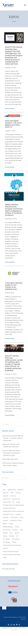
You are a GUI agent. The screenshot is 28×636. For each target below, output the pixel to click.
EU (13, 502)
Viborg (14, 542)
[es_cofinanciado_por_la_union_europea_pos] (13, 592)
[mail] (11, 624)
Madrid (5, 523)
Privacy (15, 629)
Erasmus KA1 (6, 499)
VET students (15, 539)
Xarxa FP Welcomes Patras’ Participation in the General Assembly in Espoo (11, 453)
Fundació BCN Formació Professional (13, 511)
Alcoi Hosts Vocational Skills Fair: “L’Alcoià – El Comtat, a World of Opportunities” (13, 438)
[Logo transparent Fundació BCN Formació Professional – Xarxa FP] (14, 598)
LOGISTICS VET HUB (15, 520)
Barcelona (20, 489)
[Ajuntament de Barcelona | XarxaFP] (13, 586)
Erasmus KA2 (16, 499)
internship (5, 517)
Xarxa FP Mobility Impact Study (11, 554)
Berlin (12, 492)
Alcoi (4, 489)
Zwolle (5, 557)
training (5, 536)
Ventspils (11, 536)
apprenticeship (12, 489)
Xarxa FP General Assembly (10, 551)
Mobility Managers (8, 526)
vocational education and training (12, 545)
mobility (11, 523)
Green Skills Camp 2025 (10, 459)
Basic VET (6, 492)
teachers (16, 533)
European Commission (9, 508)
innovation (18, 514)
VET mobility (6, 539)
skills (21, 530)
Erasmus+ (13, 496)
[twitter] (8, 624)
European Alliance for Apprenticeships (13, 505)
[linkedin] (14, 624)
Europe (18, 502)
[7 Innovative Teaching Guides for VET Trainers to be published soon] (14, 273)
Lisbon (21, 517)
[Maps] (16, 624)
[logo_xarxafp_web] (8, 3)
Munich (17, 526)
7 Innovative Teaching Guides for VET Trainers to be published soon (13, 286)
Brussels (18, 492)
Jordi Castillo (14, 517)
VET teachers (6, 542)
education (5, 496)
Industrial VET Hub (8, 514)
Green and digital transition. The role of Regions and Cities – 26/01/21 (13, 124)
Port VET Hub (6, 530)
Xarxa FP (5, 548)
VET (17, 536)
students (5, 533)
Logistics (5, 520)
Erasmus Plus (7, 502)
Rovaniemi (15, 530)
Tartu (11, 533)
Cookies (23, 627)
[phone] (19, 624)
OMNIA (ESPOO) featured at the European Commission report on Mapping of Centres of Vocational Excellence (14, 210)
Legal (12, 629)
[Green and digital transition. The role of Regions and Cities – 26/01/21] (14, 115)
